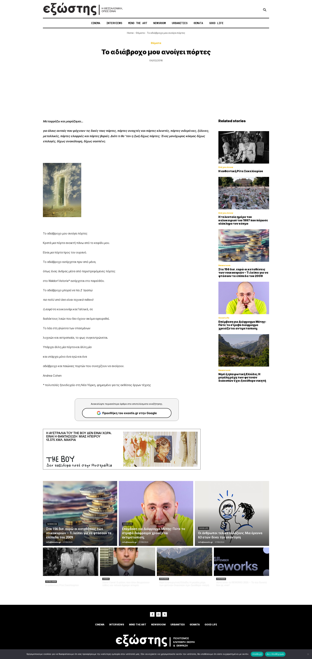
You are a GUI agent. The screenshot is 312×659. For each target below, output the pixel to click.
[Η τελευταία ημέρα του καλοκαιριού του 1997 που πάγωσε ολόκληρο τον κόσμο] (243, 193)
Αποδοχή (257, 654)
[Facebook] (152, 614)
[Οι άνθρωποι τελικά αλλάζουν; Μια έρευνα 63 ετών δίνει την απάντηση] (232, 513)
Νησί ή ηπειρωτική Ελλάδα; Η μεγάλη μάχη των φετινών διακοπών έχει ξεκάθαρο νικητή (242, 377)
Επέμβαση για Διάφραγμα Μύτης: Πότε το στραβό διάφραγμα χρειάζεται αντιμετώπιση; (242, 325)
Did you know (225, 167)
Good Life (223, 318)
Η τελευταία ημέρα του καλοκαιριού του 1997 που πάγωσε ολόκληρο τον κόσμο (243, 220)
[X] (164, 614)
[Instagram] (158, 614)
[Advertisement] (156, 94)
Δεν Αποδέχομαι (275, 654)
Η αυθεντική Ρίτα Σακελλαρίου (240, 171)
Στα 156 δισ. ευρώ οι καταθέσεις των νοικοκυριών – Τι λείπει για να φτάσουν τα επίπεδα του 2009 (243, 273)
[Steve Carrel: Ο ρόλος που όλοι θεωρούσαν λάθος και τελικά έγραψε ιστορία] (127, 562)
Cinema (106, 579)
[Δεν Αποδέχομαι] (308, 654)
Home (130, 32)
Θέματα (140, 32)
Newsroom (224, 265)
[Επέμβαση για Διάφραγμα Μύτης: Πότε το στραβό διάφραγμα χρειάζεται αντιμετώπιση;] (243, 298)
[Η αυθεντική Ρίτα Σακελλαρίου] (243, 147)
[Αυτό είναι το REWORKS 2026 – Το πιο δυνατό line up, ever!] (241, 562)
